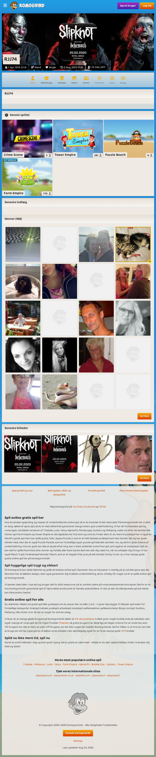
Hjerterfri (84, 664)
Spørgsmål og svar (22, 491)
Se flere (144, 416)
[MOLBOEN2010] (59, 391)
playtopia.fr (113, 675)
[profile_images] (22, 453)
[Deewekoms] (96, 244)
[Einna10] (96, 355)
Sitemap (78, 741)
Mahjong (39, 664)
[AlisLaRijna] (59, 281)
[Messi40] (96, 281)
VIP (123, 631)
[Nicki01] (133, 281)
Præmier (64, 623)
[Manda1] (59, 355)
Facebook (89, 507)
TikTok (102, 507)
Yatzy (58, 664)
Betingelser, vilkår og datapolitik (59, 493)
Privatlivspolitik (96, 491)
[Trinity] (23, 355)
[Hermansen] (23, 391)
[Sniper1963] (96, 318)
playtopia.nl (98, 675)
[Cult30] (133, 318)
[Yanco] (133, 391)
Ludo (50, 664)
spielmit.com (83, 675)
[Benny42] (23, 281)
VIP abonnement (84, 619)
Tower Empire (125, 664)
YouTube (77, 507)
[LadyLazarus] (133, 244)
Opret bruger (128, 6)
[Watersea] (96, 391)
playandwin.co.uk (64, 675)
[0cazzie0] (59, 244)
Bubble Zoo (98, 664)
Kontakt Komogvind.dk (78, 733)
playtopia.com (44, 675)
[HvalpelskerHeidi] (23, 244)
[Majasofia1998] (59, 318)
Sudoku (111, 664)
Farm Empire (70, 664)
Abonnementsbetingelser (133, 491)
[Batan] (133, 355)
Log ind (147, 6)
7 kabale (27, 664)
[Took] (23, 318)
